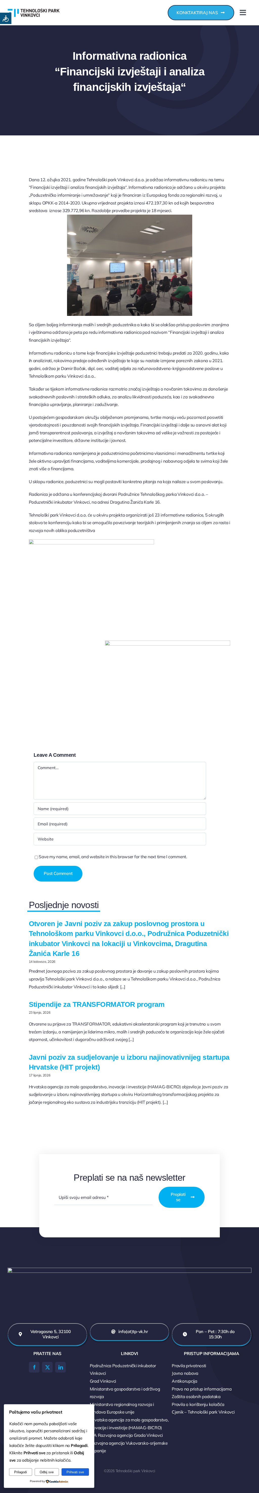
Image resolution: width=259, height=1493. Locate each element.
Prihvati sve (75, 1472)
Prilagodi (20, 1472)
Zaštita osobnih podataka (196, 1396)
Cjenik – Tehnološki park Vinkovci (203, 1412)
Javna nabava (185, 1373)
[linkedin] (60, 1367)
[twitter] (47, 1367)
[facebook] (34, 1367)
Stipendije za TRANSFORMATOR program (97, 1004)
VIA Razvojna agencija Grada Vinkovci (126, 1435)
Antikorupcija (184, 1381)
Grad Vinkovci (103, 1381)
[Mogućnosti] (5, 18)
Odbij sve (47, 1472)
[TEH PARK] (33, 3)
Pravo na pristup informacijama (201, 1389)
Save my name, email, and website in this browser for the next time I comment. (113, 856)
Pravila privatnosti (189, 1365)
